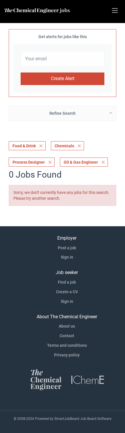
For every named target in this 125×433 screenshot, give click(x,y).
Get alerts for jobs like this (62, 36)
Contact (67, 335)
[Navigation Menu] (115, 10)
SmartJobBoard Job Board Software (82, 419)
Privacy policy (67, 355)
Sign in (67, 257)
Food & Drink (24, 146)
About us (67, 326)
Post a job (67, 247)
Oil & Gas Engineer (81, 162)
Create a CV (67, 291)
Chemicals (64, 146)
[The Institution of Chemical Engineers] (87, 379)
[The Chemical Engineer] (45, 379)
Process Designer (28, 162)
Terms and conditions (67, 345)
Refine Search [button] (62, 113)
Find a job (67, 282)
